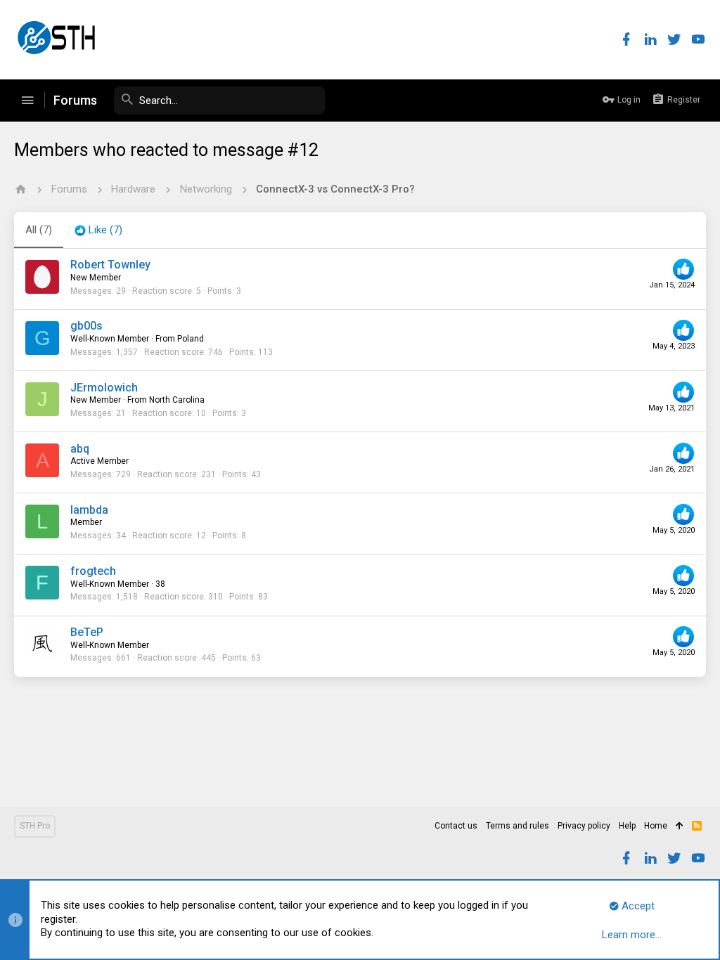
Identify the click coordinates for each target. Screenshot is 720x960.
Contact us (456, 826)
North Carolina (177, 400)
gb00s (86, 325)
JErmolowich (104, 387)
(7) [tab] (38, 229)
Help (627, 826)
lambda (89, 510)
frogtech (93, 571)
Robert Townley (110, 264)
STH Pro (35, 826)
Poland (190, 339)
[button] (27, 100)
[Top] (679, 826)
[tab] (98, 230)
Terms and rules (517, 826)
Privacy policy (584, 826)
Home (655, 826)
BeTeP (86, 632)
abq (79, 448)
